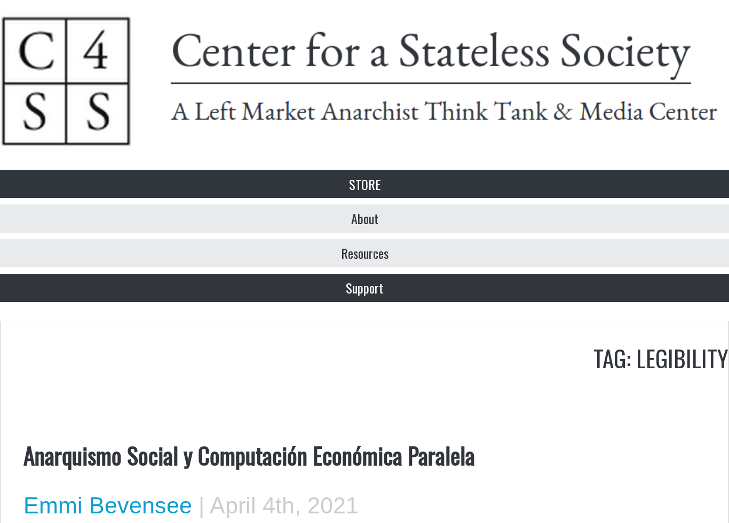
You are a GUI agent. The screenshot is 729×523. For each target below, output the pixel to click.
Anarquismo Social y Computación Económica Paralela (249, 455)
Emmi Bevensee (107, 505)
